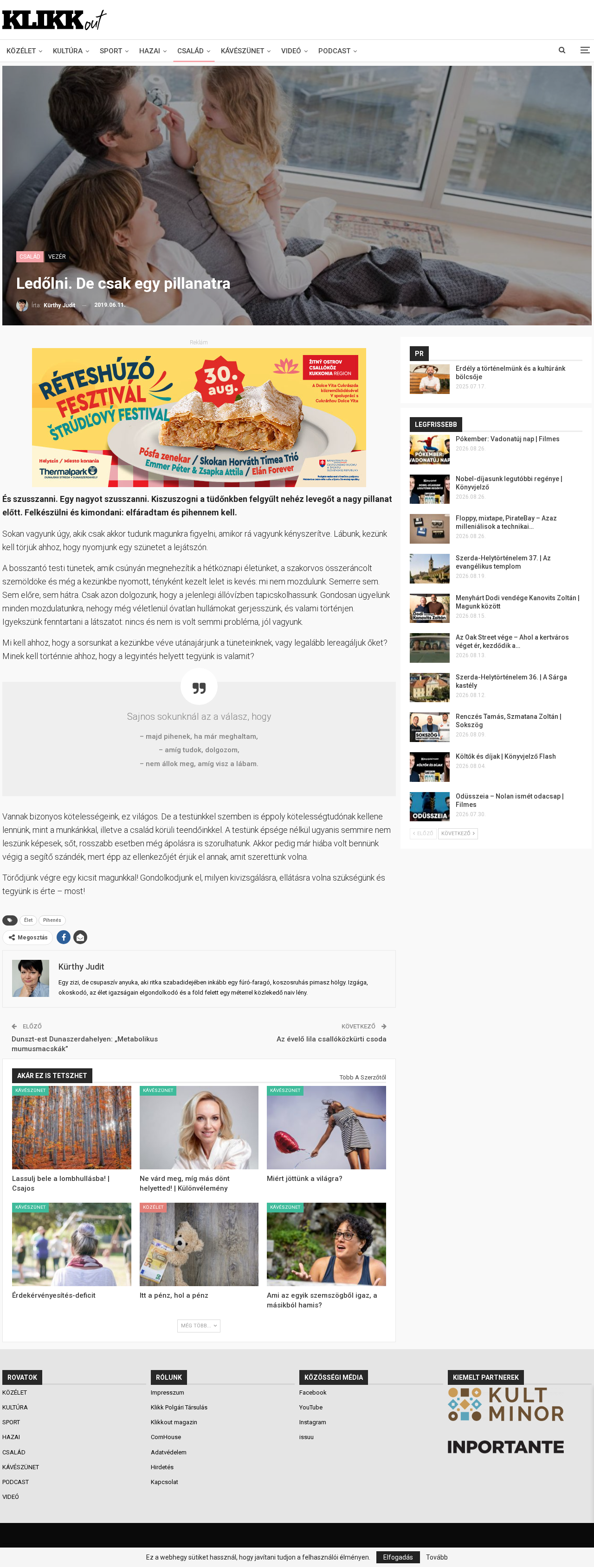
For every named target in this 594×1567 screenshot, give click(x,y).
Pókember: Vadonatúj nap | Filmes (508, 439)
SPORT (111, 51)
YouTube (311, 1407)
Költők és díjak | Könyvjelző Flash (506, 756)
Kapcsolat (164, 1481)
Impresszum (167, 1392)
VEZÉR (57, 257)
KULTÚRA (68, 51)
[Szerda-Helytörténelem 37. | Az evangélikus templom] (430, 569)
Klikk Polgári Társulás (179, 1407)
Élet (28, 920)
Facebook (313, 1392)
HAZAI (149, 51)
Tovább (437, 1557)
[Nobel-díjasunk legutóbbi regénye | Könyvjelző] (430, 489)
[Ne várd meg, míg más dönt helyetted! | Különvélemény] (199, 1127)
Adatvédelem (169, 1452)
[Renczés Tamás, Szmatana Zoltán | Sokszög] (430, 727)
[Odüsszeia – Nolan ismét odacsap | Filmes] (430, 807)
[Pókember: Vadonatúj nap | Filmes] (430, 449)
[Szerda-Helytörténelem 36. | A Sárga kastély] (430, 688)
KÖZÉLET (21, 51)
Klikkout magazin (174, 1422)
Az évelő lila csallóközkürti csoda (332, 1039)
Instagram (312, 1422)
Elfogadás (398, 1557)
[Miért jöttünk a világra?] (326, 1127)
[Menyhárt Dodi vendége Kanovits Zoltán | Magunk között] (430, 608)
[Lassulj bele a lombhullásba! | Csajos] (71, 1127)
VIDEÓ (291, 51)
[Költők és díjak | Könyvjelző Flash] (430, 767)
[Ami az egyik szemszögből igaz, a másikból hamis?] (326, 1244)
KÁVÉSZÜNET (242, 51)
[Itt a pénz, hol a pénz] (199, 1244)
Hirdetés (162, 1467)
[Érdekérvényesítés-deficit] (71, 1244)
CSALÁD (190, 51)
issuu (306, 1437)
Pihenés (52, 920)
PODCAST (334, 51)
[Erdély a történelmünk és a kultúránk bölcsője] (430, 379)
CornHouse (166, 1437)
